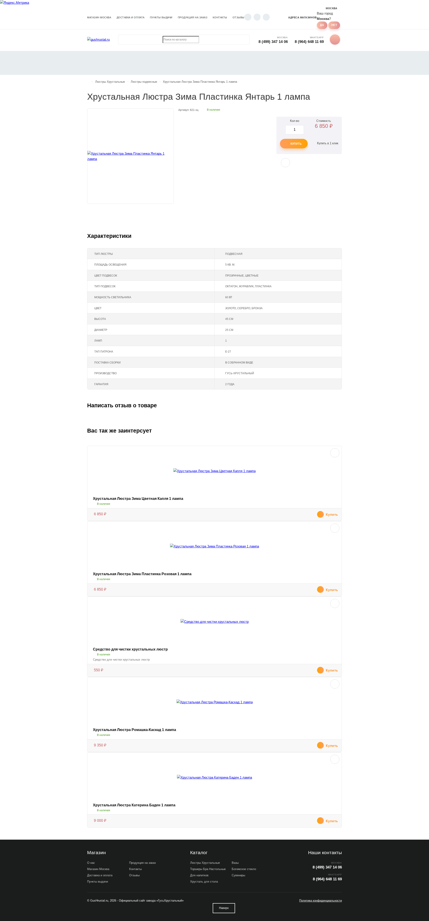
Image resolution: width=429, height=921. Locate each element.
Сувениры (238, 875)
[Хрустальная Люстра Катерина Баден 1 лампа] (214, 777)
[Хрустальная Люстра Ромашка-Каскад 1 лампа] (214, 702)
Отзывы (238, 17)
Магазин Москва (99, 17)
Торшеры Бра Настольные (208, 869)
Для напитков (199, 875)
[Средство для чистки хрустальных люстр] (214, 622)
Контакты (220, 17)
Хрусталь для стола (204, 881)
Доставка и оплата (131, 17)
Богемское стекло (244, 869)
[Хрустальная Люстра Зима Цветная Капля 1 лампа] (214, 471)
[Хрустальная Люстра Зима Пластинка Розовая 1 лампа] (214, 546)
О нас (91, 862)
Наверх (224, 908)
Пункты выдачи (161, 17)
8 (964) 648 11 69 (309, 42)
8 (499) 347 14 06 (273, 42)
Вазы (235, 862)
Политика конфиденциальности (320, 900)
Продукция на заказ (193, 17)
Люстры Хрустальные (205, 862)
